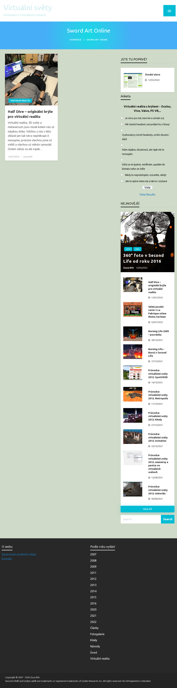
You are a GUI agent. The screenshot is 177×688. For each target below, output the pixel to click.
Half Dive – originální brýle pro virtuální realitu (30, 114)
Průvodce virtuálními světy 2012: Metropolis (158, 395)
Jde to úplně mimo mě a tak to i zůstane (146, 181)
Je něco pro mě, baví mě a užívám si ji (144, 118)
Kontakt (7, 558)
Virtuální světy (27, 7)
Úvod (93, 652)
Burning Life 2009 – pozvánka (158, 333)
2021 (93, 615)
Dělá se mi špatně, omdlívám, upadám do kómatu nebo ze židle (143, 166)
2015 (93, 597)
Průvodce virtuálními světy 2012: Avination (158, 437)
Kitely (93, 640)
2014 (93, 591)
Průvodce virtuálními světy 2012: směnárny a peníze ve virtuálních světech (158, 464)
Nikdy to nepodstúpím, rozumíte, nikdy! (145, 175)
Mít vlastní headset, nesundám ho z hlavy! (147, 124)
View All (147, 509)
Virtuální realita (20, 101)
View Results (147, 194)
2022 (137, 249)
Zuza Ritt (27, 157)
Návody (95, 646)
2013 (93, 585)
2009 (93, 566)
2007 (93, 554)
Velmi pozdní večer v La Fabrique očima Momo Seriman (157, 311)
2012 (93, 578)
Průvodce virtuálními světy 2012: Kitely (158, 416)
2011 (93, 572)
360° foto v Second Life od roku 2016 (143, 258)
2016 (128, 249)
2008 (93, 560)
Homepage (75, 39)
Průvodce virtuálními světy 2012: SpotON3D (158, 373)
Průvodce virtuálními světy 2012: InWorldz (158, 490)
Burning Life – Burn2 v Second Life (157, 352)
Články (94, 627)
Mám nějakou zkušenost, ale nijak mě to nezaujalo (143, 151)
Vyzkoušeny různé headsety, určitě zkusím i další (145, 137)
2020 (93, 609)
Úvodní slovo (152, 74)
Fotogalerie (97, 634)
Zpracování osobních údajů (19, 554)
